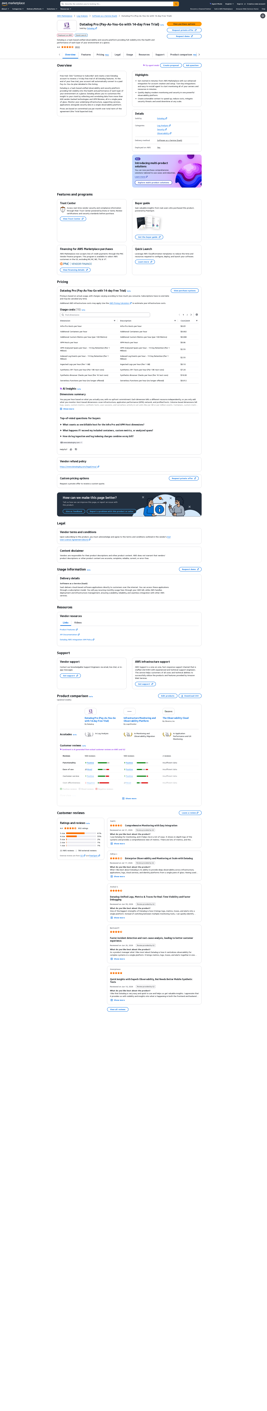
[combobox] (116, 4)
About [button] (4, 9)
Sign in (240, 4)
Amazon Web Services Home (247, 9)
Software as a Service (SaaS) (169, 140)
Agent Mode (217, 4)
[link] (147, 15)
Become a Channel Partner (200, 9)
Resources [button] (64, 9)
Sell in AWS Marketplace (223, 9)
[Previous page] (179, 314)
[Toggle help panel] (262, 15)
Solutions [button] (51, 9)
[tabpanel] (129, 634)
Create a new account (256, 4)
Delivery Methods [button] (34, 9)
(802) (77, 47)
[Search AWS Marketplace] (176, 4)
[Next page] (191, 314)
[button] (162, 25)
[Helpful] (71, 449)
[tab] (65, 623)
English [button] (228, 4)
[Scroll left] (59, 54)
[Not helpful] (76, 449)
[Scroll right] (199, 54)
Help (263, 9)
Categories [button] (17, 9)
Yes (158, 147)
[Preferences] (197, 314)
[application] (104, 763)
